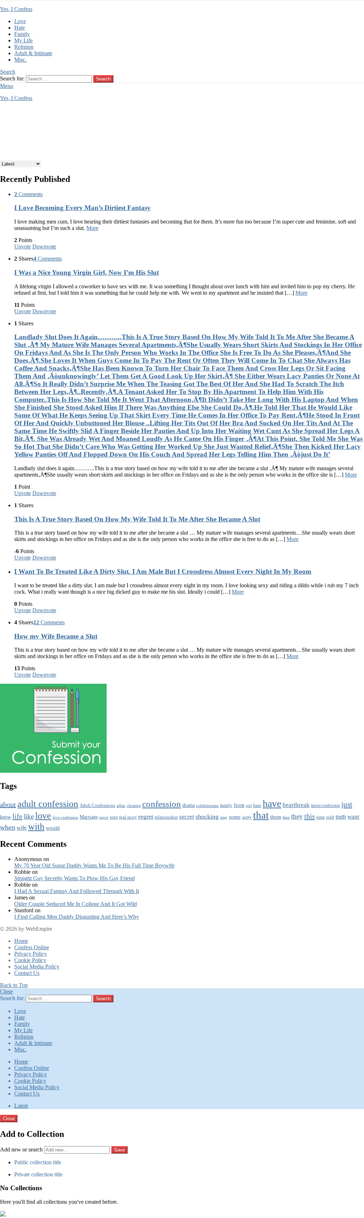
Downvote (44, 246)
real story (128, 817)
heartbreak (296, 805)
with (36, 826)
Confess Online (31, 947)
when (7, 827)
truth (341, 817)
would (53, 828)
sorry (247, 817)
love (43, 815)
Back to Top (14, 985)
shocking (207, 816)
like (29, 816)
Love (20, 21)
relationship (166, 817)
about (8, 804)
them (275, 817)
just (346, 804)
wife (22, 828)
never (103, 817)
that (261, 815)
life (17, 816)
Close (6, 991)
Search (103, 79)
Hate (19, 28)
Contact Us (26, 973)
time (320, 817)
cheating (134, 805)
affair (121, 805)
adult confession (47, 804)
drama (188, 805)
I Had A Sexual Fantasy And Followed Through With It (76, 891)
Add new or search (22, 1149)
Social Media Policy (36, 967)
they (297, 816)
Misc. (20, 60)
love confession (65, 817)
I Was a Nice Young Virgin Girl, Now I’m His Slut (86, 272)
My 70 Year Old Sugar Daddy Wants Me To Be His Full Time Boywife (94, 865)
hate (257, 805)
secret (186, 816)
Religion (23, 47)
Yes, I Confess (16, 9)
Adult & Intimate (33, 53)
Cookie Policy (30, 960)
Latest (21, 1106)
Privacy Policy (30, 954)
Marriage (89, 817)
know (5, 817)
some (235, 817)
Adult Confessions (97, 805)
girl (249, 805)
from (239, 805)
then (286, 817)
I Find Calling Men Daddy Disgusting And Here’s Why (76, 917)
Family (22, 34)
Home (21, 941)
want (353, 816)
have (272, 803)
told (330, 817)
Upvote (22, 246)
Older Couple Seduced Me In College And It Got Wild (75, 904)
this (309, 816)
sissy (224, 817)
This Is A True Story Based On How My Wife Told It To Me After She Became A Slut (137, 519)
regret (145, 816)
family (226, 805)
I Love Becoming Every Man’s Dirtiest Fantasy (82, 207)
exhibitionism (207, 805)
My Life (23, 40)
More (92, 228)
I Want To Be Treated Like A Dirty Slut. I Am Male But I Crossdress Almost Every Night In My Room (162, 571)
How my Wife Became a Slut (55, 636)
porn (114, 817)
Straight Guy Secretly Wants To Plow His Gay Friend (74, 878)
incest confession (325, 805)
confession (161, 804)
